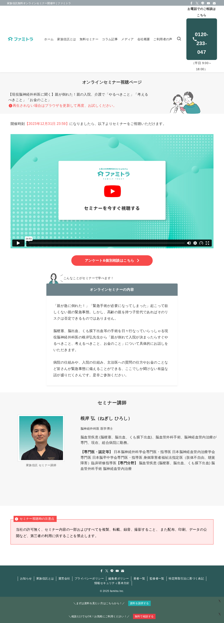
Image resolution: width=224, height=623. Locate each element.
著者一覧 (139, 578)
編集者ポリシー (118, 578)
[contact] (214, 3)
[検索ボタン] (179, 39)
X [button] (219, 614)
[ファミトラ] (20, 39)
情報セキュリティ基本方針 (112, 583)
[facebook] (191, 3)
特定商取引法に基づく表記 (186, 578)
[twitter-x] (197, 3)
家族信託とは (45, 578)
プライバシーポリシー (89, 578)
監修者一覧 (157, 578)
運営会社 (64, 578)
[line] (203, 3)
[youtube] (208, 3)
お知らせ (26, 578)
